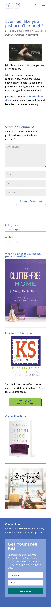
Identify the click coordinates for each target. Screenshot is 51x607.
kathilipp (12, 31)
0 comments (32, 34)
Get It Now (25, 591)
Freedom (36, 31)
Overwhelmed (17, 34)
